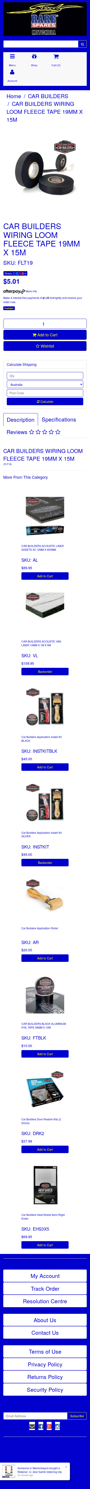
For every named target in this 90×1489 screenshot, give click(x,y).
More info (31, 291)
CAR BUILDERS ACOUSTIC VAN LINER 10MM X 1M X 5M (41, 643)
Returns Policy (45, 1376)
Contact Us (45, 1332)
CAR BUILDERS (48, 96)
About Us (45, 1320)
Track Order (45, 1288)
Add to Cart (46, 334)
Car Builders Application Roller (39, 928)
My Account (45, 1275)
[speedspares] (45, 17)
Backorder (45, 671)
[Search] (82, 44)
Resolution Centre (45, 1301)
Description (21, 419)
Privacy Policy (45, 1364)
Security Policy (45, 1389)
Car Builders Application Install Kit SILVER (41, 834)
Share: (9, 273)
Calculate (46, 401)
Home (14, 96)
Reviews (18, 432)
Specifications (59, 419)
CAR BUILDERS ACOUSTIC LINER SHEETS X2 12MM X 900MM (42, 547)
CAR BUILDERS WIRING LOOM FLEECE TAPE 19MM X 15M (45, 111)
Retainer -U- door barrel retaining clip (39, 1472)
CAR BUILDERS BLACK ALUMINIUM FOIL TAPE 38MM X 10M (43, 1025)
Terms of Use (45, 1351)
